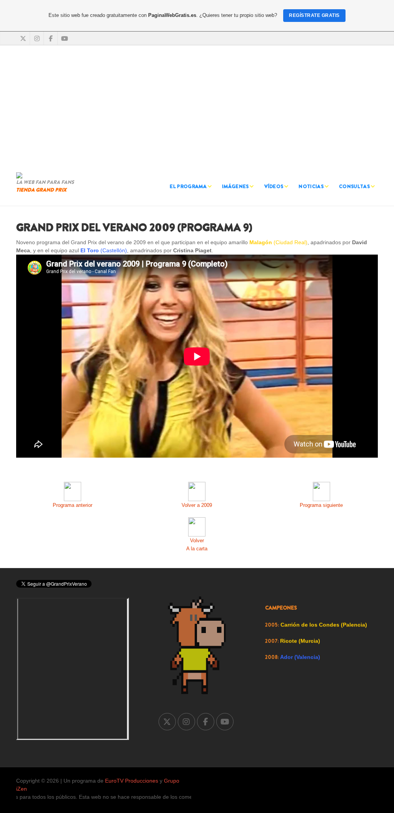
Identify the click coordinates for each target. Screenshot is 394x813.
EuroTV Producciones (131, 781)
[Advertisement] (197, 107)
